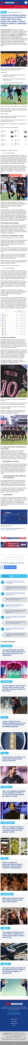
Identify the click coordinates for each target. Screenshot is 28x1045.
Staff (14, 1025)
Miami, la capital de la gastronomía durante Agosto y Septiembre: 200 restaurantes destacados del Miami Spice (16, 617)
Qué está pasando (7, 894)
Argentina (5, 928)
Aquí (4, 153)
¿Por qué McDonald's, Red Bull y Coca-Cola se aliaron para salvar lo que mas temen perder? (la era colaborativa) (15, 582)
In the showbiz (6, 681)
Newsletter (14, 1023)
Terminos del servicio (17, 1039)
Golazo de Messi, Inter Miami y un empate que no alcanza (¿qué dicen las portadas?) (15, 599)
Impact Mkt (5, 963)
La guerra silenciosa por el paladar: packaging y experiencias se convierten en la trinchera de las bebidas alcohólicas (15, 593)
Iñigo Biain (19, 1036)
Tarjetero (14, 1021)
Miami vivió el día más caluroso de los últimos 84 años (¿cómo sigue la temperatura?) (15, 622)
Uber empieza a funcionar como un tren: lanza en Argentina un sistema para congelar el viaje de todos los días (15, 629)
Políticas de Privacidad (14, 1034)
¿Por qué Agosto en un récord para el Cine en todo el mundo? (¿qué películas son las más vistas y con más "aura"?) (16, 588)
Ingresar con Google (10, 567)
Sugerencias (14, 1019)
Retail (4, 717)
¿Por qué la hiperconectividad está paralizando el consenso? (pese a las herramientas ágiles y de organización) (15, 634)
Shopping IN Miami (7, 822)
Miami (4, 12)
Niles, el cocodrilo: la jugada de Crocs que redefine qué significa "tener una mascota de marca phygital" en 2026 (16, 611)
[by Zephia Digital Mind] (14, 1043)
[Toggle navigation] (26, 7)
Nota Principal (6, 646)
